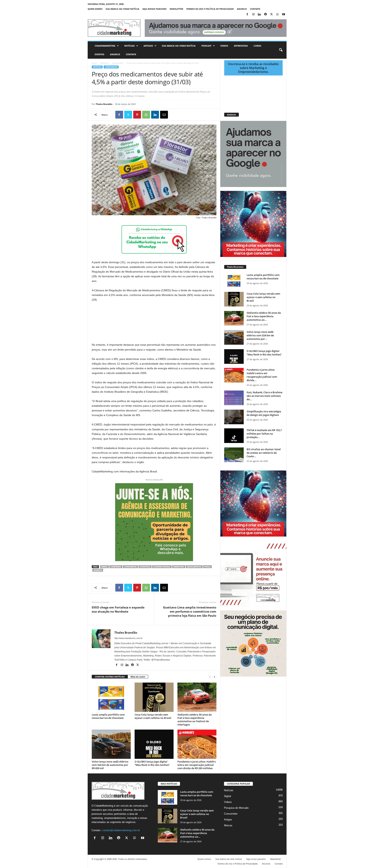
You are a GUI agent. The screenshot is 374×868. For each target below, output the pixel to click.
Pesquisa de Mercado (236, 807)
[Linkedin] (259, 14)
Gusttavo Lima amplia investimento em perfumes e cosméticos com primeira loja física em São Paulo (189, 611)
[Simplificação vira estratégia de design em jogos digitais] (234, 417)
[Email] (164, 115)
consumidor (130, 566)
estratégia (145, 566)
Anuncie (242, 8)
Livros (257, 45)
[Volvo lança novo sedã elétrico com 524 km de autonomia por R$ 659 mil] (111, 744)
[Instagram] (253, 14)
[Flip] (173, 115)
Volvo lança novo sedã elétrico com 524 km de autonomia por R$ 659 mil (110, 765)
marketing (179, 566)
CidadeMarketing (105, 45)
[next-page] (214, 677)
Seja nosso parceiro (154, 8)
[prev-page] (210, 677)
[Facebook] (247, 14)
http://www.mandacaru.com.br (128, 638)
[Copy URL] (182, 115)
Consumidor (117, 63)
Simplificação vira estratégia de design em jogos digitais (264, 413)
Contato (255, 8)
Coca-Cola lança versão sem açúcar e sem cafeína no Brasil (153, 716)
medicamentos (194, 566)
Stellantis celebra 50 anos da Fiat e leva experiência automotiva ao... (264, 316)
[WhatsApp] (277, 14)
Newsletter (176, 8)
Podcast (206, 45)
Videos (224, 45)
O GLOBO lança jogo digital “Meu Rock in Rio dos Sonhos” (152, 763)
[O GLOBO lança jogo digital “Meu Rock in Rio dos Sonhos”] (154, 744)
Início (94, 63)
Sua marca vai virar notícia (122, 8)
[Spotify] (265, 14)
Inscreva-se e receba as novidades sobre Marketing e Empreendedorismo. (253, 68)
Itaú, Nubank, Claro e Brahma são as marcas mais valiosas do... (264, 396)
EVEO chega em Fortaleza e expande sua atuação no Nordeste (118, 609)
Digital (227, 796)
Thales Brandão (104, 104)
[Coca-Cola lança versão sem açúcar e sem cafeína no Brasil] (154, 697)
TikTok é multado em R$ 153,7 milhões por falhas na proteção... (264, 433)
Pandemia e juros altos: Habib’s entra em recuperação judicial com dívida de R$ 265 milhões (196, 765)
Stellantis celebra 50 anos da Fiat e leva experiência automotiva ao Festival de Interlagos (194, 719)
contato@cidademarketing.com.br (121, 830)
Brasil (104, 566)
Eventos (99, 54)
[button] (280, 50)
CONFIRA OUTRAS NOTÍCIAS (110, 676)
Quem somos (95, 8)
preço (207, 566)
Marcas (228, 825)
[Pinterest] (137, 115)
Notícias (129, 45)
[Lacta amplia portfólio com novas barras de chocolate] (111, 697)
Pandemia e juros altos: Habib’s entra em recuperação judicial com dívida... (262, 375)
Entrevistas (241, 45)
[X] (271, 14)
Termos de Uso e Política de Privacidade (210, 8)
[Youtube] (283, 14)
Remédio (98, 570)
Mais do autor (138, 676)
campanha (116, 566)
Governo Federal (161, 566)
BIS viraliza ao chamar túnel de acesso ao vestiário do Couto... (264, 452)
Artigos (148, 45)
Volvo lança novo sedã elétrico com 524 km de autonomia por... (260, 335)
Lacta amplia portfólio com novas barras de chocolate (108, 716)
